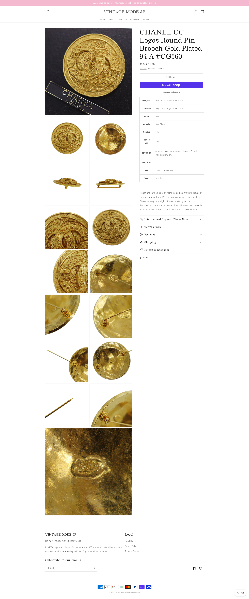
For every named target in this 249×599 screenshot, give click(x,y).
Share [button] (145, 257)
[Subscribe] (94, 568)
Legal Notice (130, 541)
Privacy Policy (131, 546)
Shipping (143, 69)
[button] (48, 12)
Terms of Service (132, 551)
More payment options (171, 92)
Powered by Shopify (133, 592)
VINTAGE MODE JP (121, 592)
